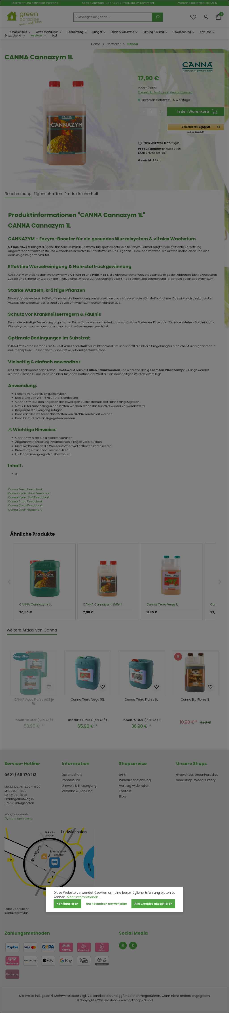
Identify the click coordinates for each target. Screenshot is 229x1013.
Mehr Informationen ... (84, 897)
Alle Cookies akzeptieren (153, 904)
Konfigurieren (67, 904)
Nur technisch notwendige (106, 904)
